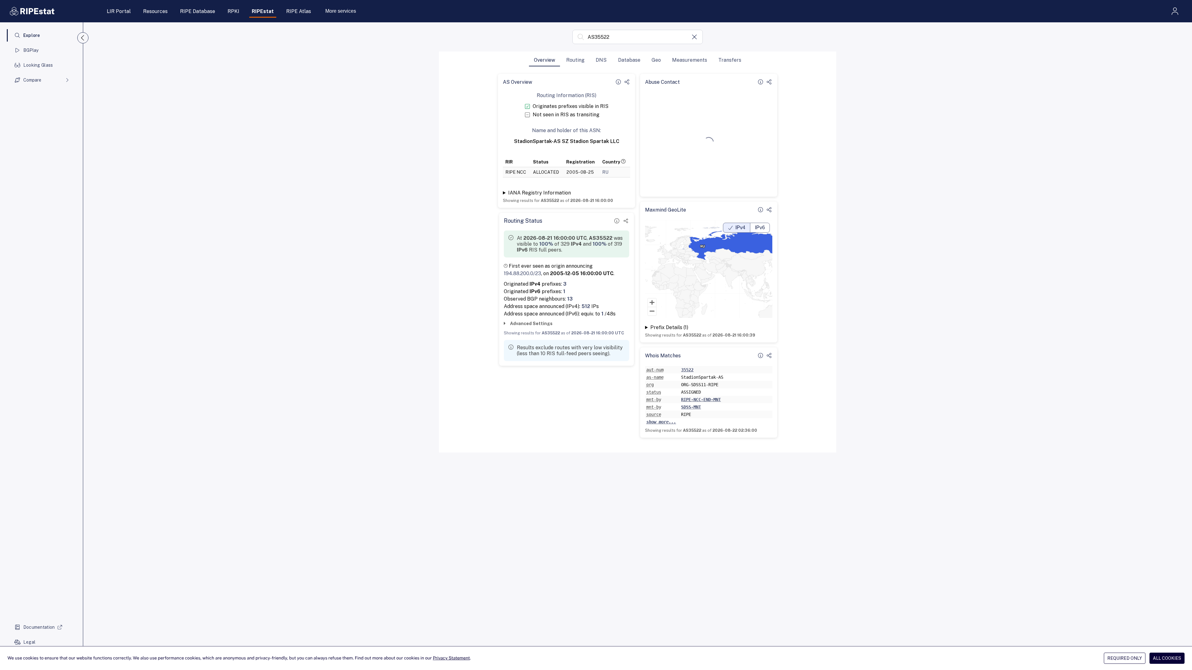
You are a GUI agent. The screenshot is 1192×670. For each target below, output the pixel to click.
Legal (29, 642)
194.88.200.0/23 (522, 273)
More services (340, 11)
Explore (31, 35)
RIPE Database (197, 11)
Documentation (39, 627)
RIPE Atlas (298, 11)
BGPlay (31, 50)
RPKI (233, 11)
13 (570, 299)
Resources (155, 11)
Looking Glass (38, 65)
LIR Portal (119, 11)
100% (546, 244)
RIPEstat (263, 11)
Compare (32, 80)
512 (585, 306)
